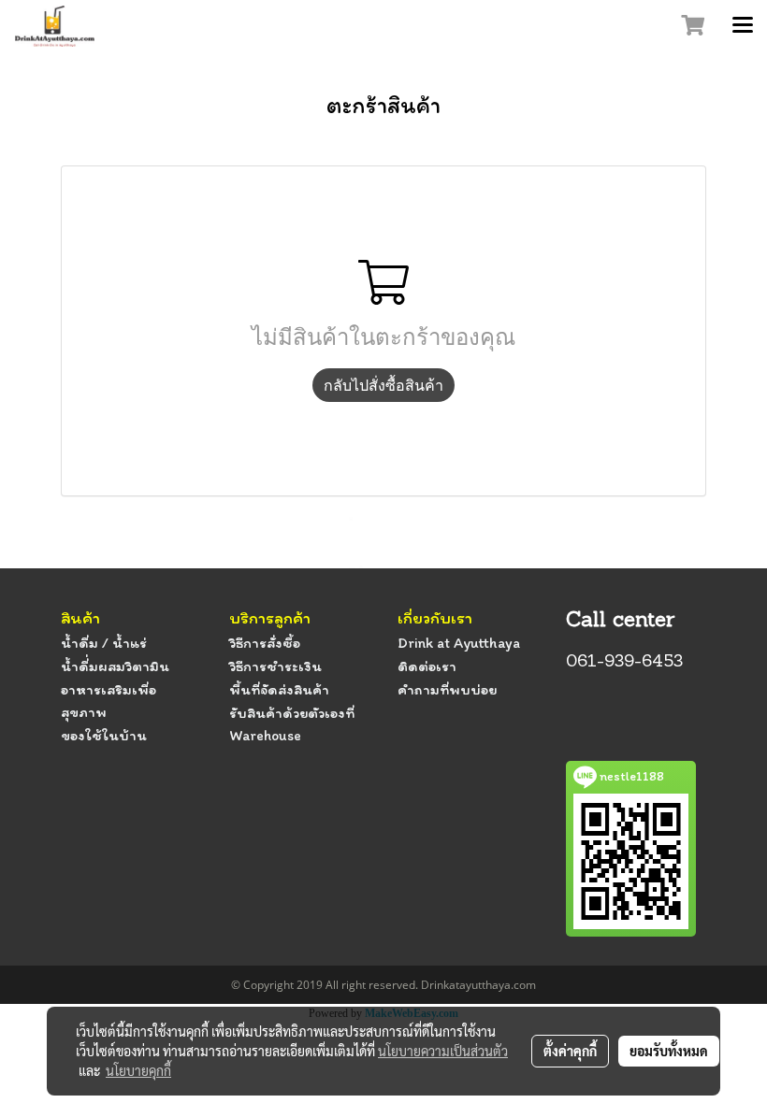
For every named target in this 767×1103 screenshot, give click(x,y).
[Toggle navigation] (742, 26)
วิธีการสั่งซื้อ (264, 643)
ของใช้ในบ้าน (104, 735)
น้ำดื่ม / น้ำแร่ (104, 643)
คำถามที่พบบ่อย (447, 689)
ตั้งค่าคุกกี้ (570, 1050)
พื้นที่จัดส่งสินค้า (279, 689)
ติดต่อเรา (427, 666)
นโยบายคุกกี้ (138, 1070)
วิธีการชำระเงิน (275, 666)
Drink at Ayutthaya (459, 643)
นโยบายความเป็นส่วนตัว (443, 1050)
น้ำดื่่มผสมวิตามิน (115, 666)
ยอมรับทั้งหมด (669, 1050)
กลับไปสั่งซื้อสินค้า (383, 385)
